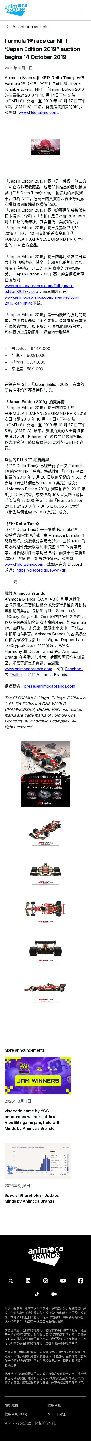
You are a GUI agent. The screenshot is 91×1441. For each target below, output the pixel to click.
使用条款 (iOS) (16, 1414)
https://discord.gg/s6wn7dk (41, 570)
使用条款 (54, 1405)
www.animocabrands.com (28, 668)
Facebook (74, 668)
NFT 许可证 (57, 1414)
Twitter (16, 674)
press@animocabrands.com (49, 686)
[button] (81, 10)
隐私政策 (11, 1405)
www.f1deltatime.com (38, 112)
